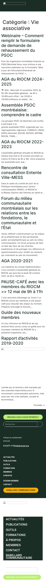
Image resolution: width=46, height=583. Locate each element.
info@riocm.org (22, 446)
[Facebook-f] (5, 451)
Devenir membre (11, 481)
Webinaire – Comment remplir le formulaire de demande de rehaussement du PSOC (22, 45)
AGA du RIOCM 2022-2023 (22, 144)
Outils (6, 465)
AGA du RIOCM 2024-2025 (22, 81)
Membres (7, 472)
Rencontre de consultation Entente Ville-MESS (21, 172)
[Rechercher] (40, 424)
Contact (7, 484)
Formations (9, 468)
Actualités (8, 457)
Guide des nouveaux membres (21, 315)
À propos (7, 476)
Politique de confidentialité (12, 438)
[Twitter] (10, 451)
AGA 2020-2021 (17, 260)
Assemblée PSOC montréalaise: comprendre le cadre (21, 110)
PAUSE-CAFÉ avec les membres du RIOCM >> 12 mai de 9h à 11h (22, 286)
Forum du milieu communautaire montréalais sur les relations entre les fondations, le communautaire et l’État (19, 213)
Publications (9, 461)
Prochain (39, 405)
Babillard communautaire (19, 557)
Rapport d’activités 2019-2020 (19, 341)
